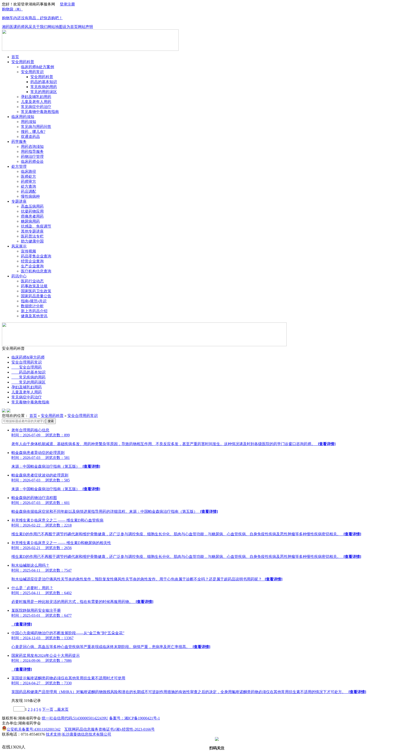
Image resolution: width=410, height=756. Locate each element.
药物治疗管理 (32, 156)
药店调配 (28, 191)
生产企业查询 (32, 266)
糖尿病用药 (30, 221)
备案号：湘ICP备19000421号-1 (134, 718)
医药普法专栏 (32, 236)
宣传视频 (28, 251)
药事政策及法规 (34, 286)
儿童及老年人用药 (36, 102)
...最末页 (61, 709)
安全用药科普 (22, 62)
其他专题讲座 (32, 231)
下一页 (47, 709)
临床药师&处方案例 (37, 67)
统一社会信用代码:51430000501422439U (75, 718)
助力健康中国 (32, 241)
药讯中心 (19, 276)
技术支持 (53, 734)
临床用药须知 (22, 117)
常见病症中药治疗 (36, 107)
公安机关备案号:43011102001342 (34, 729)
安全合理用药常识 (26, 362)
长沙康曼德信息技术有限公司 (86, 734)
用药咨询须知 (32, 147)
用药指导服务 (32, 151)
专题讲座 (19, 201)
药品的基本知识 (43, 82)
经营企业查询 (32, 261)
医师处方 (28, 176)
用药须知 (28, 122)
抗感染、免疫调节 (36, 226)
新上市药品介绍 (34, 311)
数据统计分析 (32, 306)
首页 (15, 57)
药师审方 (28, 181)
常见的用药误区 (43, 92)
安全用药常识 (32, 72)
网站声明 (85, 27)
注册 (71, 4)
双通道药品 (30, 137)
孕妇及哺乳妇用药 (36, 97)
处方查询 (28, 186)
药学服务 (19, 142)
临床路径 (28, 171)
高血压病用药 (32, 206)
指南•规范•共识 (34, 301)
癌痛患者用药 (32, 216)
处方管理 (19, 166)
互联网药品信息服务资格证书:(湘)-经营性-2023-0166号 (109, 729)
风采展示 (19, 246)
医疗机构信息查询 (36, 271)
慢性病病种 (30, 196)
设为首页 (70, 27)
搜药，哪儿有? (33, 132)
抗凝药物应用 (32, 211)
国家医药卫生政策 (36, 291)
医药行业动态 (32, 281)
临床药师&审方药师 (28, 357)
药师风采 (24, 27)
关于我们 (39, 27)
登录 (63, 4)
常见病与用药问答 (36, 127)
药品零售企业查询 (36, 256)
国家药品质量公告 (36, 296)
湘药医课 (9, 27)
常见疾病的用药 (43, 87)
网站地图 (55, 27)
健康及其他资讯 (34, 316)
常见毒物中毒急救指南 (40, 112)
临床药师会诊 (32, 161)
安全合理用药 (26, 367)
